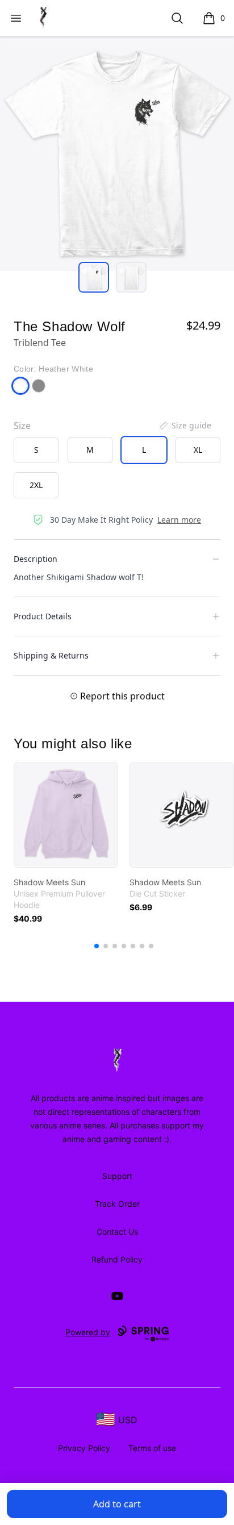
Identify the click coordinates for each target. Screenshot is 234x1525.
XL (198, 449)
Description (35, 558)
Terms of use (152, 1448)
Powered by (87, 1332)
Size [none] (22, 425)
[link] (66, 815)
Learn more (179, 519)
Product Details (43, 616)
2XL (36, 485)
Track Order (117, 1204)
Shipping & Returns (51, 655)
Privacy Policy (84, 1448)
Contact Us (117, 1231)
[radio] (36, 450)
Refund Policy (117, 1259)
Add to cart (117, 1504)
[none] (184, 425)
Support (117, 1176)
